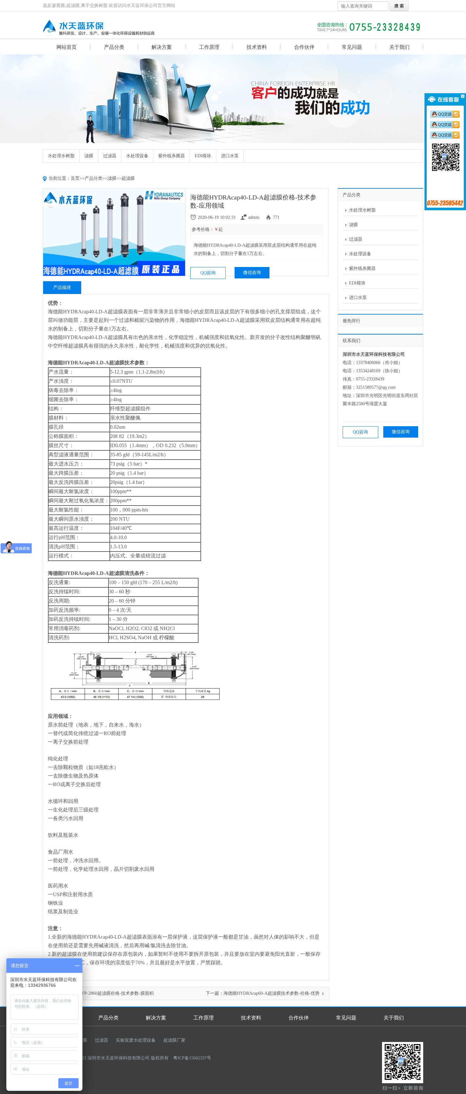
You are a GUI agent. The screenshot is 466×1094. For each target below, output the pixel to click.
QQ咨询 (208, 272)
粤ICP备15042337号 (192, 1058)
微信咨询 (252, 272)
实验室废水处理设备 (136, 1040)
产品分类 (114, 47)
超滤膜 (128, 178)
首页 (75, 178)
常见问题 (352, 47)
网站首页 (66, 47)
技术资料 (257, 47)
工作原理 (209, 47)
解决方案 (162, 47)
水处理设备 (137, 155)
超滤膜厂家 (174, 1040)
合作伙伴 (304, 47)
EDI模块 (203, 155)
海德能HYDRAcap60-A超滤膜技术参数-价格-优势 (271, 993)
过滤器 (109, 155)
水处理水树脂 (61, 155)
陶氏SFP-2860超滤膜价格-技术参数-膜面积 (112, 993)
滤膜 (88, 155)
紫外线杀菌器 (171, 155)
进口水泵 (230, 155)
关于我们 (399, 47)
